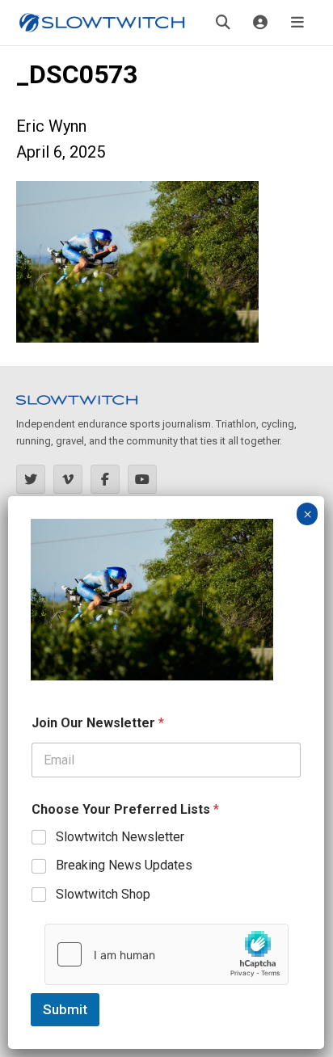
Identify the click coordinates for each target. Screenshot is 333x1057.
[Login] (260, 22)
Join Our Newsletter (98, 723)
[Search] (223, 22)
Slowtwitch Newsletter (120, 836)
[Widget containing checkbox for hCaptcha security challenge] (166, 954)
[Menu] (297, 22)
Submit (65, 1009)
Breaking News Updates (124, 865)
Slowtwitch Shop (103, 894)
